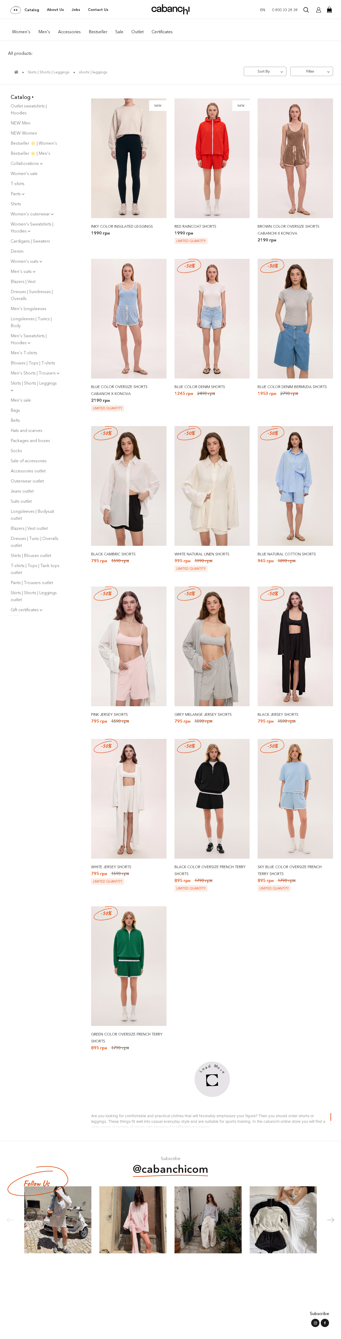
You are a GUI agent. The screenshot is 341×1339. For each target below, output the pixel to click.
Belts (15, 420)
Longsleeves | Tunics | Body (31, 322)
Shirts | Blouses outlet (31, 555)
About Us (55, 9)
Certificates (162, 31)
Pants (16, 193)
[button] (330, 1220)
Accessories (69, 31)
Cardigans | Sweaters (30, 241)
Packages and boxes (30, 440)
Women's (21, 31)
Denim (17, 251)
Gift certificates (25, 609)
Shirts (16, 203)
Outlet (137, 31)
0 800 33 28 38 (285, 9)
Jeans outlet (22, 491)
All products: (20, 53)
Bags (15, 410)
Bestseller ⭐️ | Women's (34, 143)
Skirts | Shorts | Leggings (34, 383)
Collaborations (25, 163)
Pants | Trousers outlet (32, 582)
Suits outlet (21, 501)
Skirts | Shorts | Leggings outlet (34, 596)
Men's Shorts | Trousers (34, 373)
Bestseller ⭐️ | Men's (30, 153)
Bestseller (98, 31)
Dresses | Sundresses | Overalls (32, 295)
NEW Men (20, 123)
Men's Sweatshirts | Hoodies (29, 339)
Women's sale (24, 173)
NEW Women (24, 133)
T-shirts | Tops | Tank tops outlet (35, 569)
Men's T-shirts (24, 352)
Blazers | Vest (23, 281)
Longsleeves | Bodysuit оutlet (32, 515)
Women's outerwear (31, 214)
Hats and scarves (26, 430)
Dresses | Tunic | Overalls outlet (34, 542)
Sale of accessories (29, 460)
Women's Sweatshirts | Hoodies (32, 227)
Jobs (76, 9)
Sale (119, 31)
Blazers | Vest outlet (29, 528)
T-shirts (18, 183)
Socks (16, 450)
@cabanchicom (170, 1168)
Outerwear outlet (27, 481)
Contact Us (98, 9)
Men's (44, 31)
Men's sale (21, 400)
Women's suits (25, 261)
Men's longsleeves (28, 308)
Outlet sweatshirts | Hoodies (29, 109)
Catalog (32, 9)
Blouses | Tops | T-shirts (33, 362)
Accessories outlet (28, 470)
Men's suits (22, 271)
